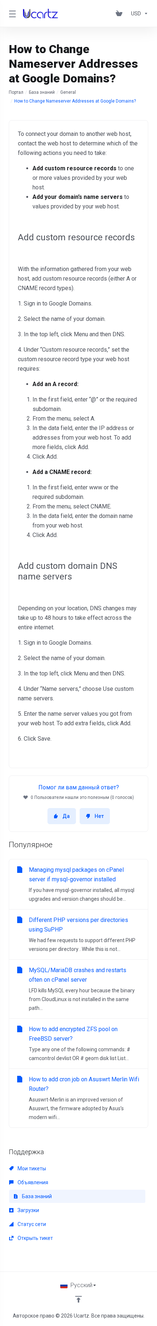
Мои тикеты (31, 1168)
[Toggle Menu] (11, 13)
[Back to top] (78, 1299)
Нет (99, 816)
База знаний (42, 92)
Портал (16, 92)
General (68, 92)
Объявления (32, 1182)
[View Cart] (120, 13)
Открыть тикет (34, 1238)
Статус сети (31, 1224)
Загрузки (27, 1210)
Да (66, 816)
